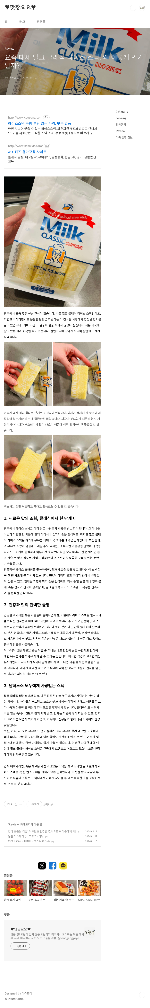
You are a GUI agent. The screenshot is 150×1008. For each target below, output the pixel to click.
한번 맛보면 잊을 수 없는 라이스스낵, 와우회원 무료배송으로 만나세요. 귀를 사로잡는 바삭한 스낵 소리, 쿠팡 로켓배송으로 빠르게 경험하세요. (52, 130)
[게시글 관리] (21, 804)
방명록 (41, 21)
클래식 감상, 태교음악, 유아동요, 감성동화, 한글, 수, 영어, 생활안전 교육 (52, 159)
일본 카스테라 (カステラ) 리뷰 (26, 836)
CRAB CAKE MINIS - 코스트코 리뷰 (29, 841)
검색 (133, 8)
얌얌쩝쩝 (121, 124)
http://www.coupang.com (25, 117)
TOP (142, 995)
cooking (121, 118)
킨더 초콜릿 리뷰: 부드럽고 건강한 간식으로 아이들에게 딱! (42, 831)
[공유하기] (16, 804)
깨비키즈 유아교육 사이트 (27, 151)
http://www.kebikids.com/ (25, 146)
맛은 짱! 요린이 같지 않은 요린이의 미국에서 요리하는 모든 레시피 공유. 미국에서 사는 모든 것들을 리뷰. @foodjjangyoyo (47, 936)
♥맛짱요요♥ (20, 7)
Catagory (122, 111)
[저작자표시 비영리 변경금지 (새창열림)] (47, 804)
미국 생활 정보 (124, 137)
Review (14, 824)
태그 (22, 21)
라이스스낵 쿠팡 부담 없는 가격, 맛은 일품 (39, 123)
